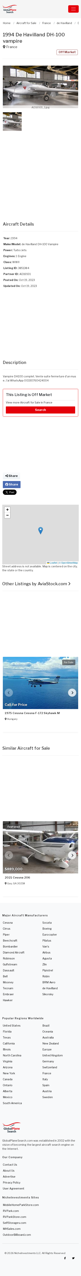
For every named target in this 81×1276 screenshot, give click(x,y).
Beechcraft (10, 940)
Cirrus (6, 928)
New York (9, 1073)
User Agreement (13, 1188)
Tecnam (8, 988)
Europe (47, 1049)
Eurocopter (49, 934)
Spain (45, 1085)
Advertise (9, 1176)
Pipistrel (47, 970)
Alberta (7, 1091)
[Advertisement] (40, 172)
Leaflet (53, 562)
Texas (7, 1037)
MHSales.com (12, 1228)
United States (12, 1025)
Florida (7, 1031)
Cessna (8, 922)
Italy (45, 1079)
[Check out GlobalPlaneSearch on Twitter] (73, 1258)
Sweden (47, 1097)
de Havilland (50, 988)
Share (13, 476)
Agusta (47, 958)
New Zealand (50, 1043)
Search (40, 410)
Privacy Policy (11, 1182)
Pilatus (46, 940)
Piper (6, 934)
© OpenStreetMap (68, 562)
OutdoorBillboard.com (17, 1234)
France (46, 1073)
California (9, 1043)
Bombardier (10, 946)
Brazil (45, 1025)
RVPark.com (11, 1210)
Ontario (7, 1085)
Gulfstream (10, 964)
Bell (5, 976)
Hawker (8, 1000)
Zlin (44, 964)
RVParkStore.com (14, 1216)
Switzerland (49, 1067)
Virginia (7, 1061)
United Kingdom (52, 1055)
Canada (7, 1079)
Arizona (7, 1067)
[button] (40, 87)
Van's (45, 946)
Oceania (47, 1031)
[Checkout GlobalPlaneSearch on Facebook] (65, 1258)
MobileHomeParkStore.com (21, 1204)
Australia (48, 1037)
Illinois (7, 1049)
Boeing (47, 928)
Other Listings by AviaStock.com (35, 583)
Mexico (7, 1097)
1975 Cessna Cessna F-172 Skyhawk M (32, 713)
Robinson (9, 958)
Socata (47, 922)
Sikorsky (47, 994)
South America (12, 1103)
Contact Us (10, 1164)
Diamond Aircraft (13, 952)
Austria (47, 1091)
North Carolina (12, 1055)
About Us (9, 1170)
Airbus (46, 952)
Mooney (8, 982)
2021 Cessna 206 (17, 877)
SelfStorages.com (14, 1222)
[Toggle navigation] (73, 9)
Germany (48, 1061)
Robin (46, 976)
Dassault (8, 970)
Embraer (8, 994)
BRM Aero (48, 982)
